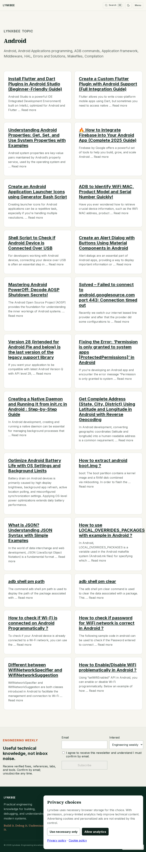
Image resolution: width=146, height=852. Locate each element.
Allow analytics (95, 832)
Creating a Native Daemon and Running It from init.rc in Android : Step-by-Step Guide (37, 406)
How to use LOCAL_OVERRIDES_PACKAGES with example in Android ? (112, 530)
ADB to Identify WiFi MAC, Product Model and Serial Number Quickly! (106, 191)
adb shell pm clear (97, 581)
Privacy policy (56, 840)
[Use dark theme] (128, 5)
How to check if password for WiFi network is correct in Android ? (106, 623)
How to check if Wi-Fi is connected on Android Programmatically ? (32, 623)
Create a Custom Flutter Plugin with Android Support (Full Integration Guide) (108, 84)
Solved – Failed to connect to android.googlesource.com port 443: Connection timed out (108, 295)
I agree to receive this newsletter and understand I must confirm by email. (104, 754)
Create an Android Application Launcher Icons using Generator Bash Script (37, 191)
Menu (138, 5)
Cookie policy (78, 840)
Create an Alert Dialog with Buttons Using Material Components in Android (107, 243)
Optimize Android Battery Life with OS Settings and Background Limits (34, 465)
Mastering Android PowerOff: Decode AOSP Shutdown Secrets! (33, 289)
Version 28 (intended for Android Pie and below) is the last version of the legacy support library (34, 349)
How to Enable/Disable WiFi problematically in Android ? (108, 667)
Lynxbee (9, 797)
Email (65, 737)
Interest (114, 737)
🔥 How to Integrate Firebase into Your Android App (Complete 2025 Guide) (108, 135)
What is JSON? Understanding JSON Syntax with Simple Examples (30, 532)
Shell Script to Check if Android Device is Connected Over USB (31, 243)
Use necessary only (64, 832)
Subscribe (84, 765)
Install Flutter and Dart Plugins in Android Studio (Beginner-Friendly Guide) (35, 84)
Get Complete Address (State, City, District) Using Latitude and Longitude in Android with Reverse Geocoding (107, 409)
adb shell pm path (26, 581)
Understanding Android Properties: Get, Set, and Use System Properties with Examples (37, 137)
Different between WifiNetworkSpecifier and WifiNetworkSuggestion (35, 670)
